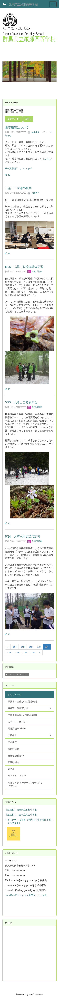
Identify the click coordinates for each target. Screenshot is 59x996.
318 (23, 646)
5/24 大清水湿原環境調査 (22, 536)
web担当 (35, 132)
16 (8, 253)
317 (15, 646)
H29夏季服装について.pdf (18, 168)
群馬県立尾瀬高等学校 (23, 4)
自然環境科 (36, 271)
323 (17, 652)
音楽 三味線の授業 (18, 188)
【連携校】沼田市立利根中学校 (21, 809)
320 (39, 646)
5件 (27, 119)
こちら (47, 158)
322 (9, 652)
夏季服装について (17, 127)
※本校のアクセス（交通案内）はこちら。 (27, 895)
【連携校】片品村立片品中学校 (21, 814)
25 (8, 523)
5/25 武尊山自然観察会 (21, 402)
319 (31, 646)
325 (33, 652)
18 (8, 634)
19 (8, 388)
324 (25, 652)
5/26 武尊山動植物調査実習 (24, 266)
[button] (6, 71)
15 (8, 174)
